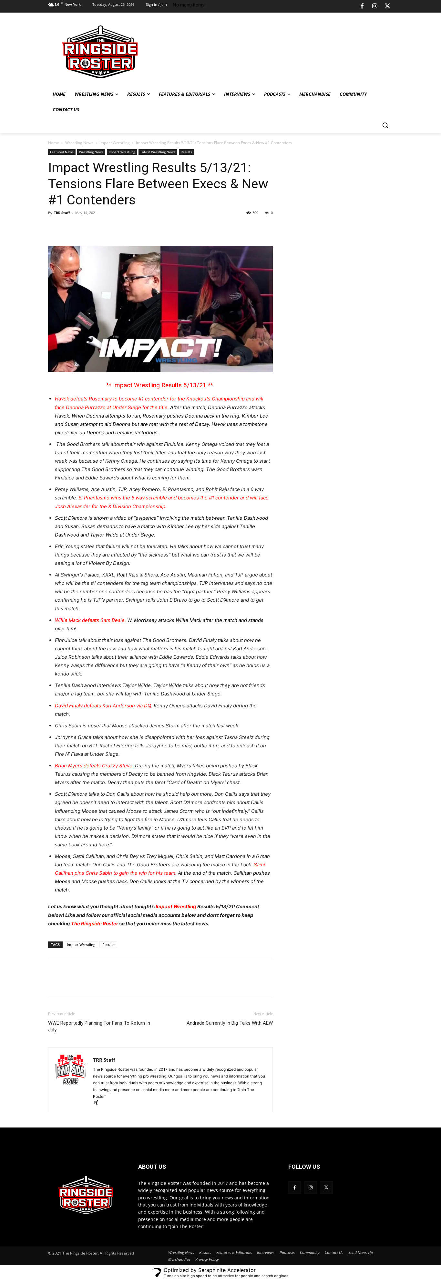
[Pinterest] (84, 227)
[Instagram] (374, 6)
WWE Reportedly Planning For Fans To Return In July (99, 1026)
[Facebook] (361, 6)
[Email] (128, 227)
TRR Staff (62, 212)
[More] (144, 227)
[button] (385, 125)
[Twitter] (387, 6)
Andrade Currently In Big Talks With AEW (230, 1023)
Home (53, 142)
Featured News (62, 152)
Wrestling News (79, 142)
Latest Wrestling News (157, 152)
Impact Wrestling (114, 142)
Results (186, 152)
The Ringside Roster (94, 924)
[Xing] (98, 1103)
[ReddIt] (114, 227)
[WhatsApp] (99, 227)
